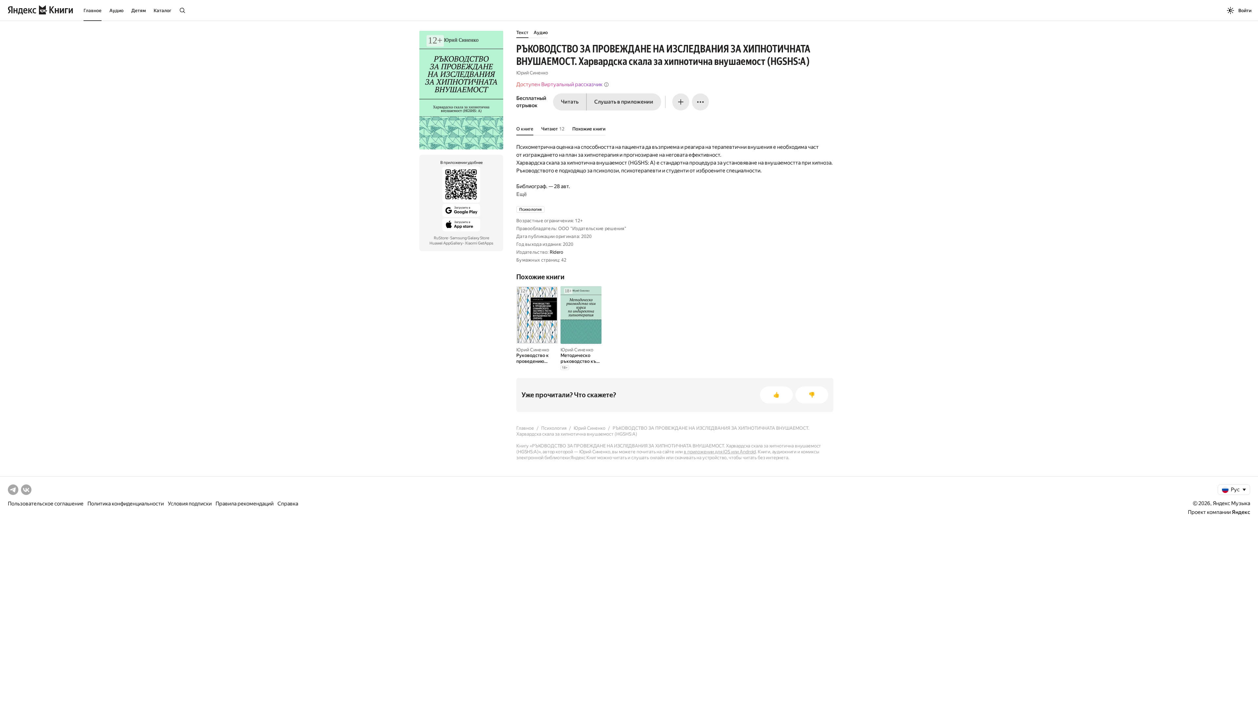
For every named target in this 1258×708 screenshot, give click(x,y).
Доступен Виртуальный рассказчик (559, 84)
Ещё (521, 194)
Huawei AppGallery (446, 243)
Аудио (116, 10)
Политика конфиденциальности (125, 504)
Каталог (162, 10)
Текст (522, 32)
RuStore (441, 238)
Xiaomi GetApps (479, 243)
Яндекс (1241, 512)
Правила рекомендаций (245, 504)
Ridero (556, 252)
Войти (1244, 10)
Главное (93, 10)
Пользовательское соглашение (46, 504)
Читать (570, 102)
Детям (138, 10)
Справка (287, 504)
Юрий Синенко (532, 72)
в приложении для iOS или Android (720, 451)
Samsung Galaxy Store (469, 238)
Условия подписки (190, 504)
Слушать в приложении (623, 102)
